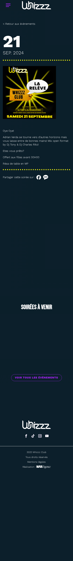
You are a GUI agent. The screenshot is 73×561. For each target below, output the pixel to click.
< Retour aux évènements (19, 23)
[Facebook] (39, 177)
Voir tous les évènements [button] (36, 377)
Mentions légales (36, 462)
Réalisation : (29, 466)
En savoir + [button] (36, 347)
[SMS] (46, 177)
